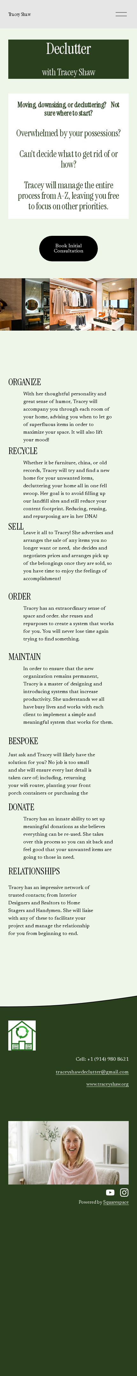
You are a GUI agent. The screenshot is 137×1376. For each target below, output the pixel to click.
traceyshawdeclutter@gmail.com (92, 1072)
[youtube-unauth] (110, 1192)
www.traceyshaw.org (107, 1084)
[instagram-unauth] (124, 1192)
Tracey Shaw (19, 14)
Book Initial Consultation (68, 248)
